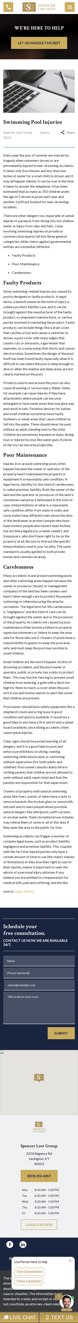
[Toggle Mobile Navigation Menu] (70, 7)
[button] (39, 1078)
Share (71, 132)
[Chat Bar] (39, 1317)
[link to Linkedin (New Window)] (23, 1244)
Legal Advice (24, 891)
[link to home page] (39, 6)
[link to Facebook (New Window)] (9, 1244)
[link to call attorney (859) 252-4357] (8, 7)
